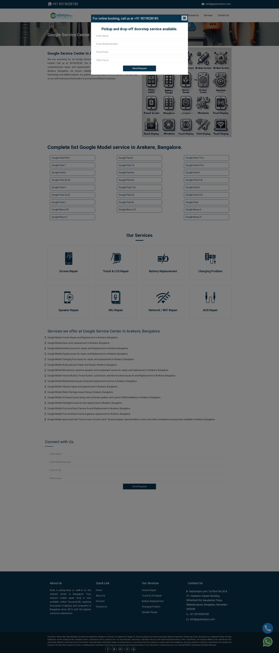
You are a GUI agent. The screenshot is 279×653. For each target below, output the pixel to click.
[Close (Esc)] (184, 18)
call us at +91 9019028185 (139, 18)
